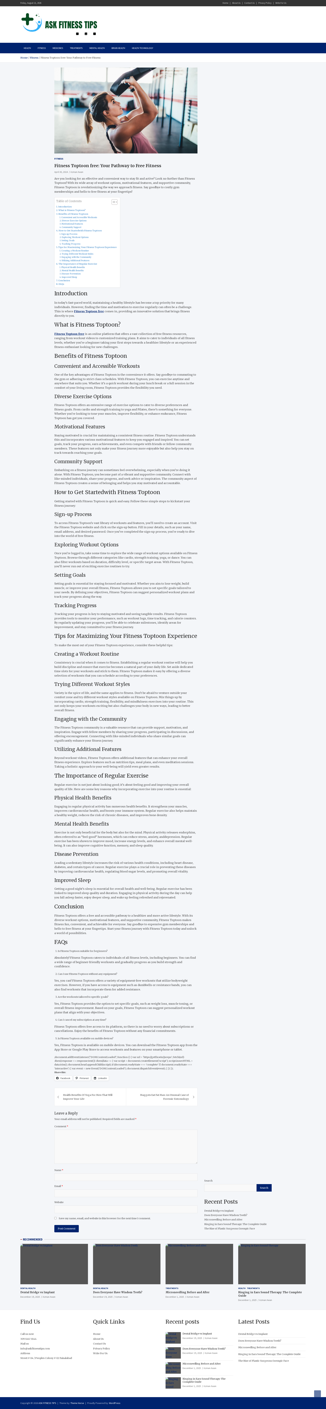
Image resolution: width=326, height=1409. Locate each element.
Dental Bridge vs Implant (219, 1210)
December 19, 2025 (30, 1296)
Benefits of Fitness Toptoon (73, 214)
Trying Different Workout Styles (77, 254)
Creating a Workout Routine (75, 251)
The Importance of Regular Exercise (78, 264)
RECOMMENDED (32, 1239)
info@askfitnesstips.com (35, 1348)
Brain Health (118, 48)
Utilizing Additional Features (75, 260)
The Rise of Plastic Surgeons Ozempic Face (229, 1228)
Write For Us (280, 3)
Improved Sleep (69, 277)
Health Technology (142, 48)
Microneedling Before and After (223, 1219)
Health (27, 48)
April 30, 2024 (61, 171)
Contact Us (249, 3)
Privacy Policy (264, 3)
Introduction (65, 206)
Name (58, 1170)
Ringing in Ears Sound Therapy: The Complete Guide (235, 1224)
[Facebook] (290, 3)
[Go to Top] (317, 1393)
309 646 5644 (28, 1338)
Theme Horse (77, 1403)
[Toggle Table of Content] (113, 202)
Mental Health (97, 48)
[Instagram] (294, 3)
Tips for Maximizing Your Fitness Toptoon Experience (87, 247)
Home (225, 3)
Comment (61, 1126)
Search (208, 1180)
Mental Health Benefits (73, 270)
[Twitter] (299, 3)
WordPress (114, 1403)
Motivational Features (72, 224)
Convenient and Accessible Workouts (79, 217)
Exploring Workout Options (75, 237)
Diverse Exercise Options (74, 220)
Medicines (58, 48)
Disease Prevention (71, 274)
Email (58, 1186)
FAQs (61, 284)
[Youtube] (303, 3)
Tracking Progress (71, 244)
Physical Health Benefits (73, 267)
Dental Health (27, 1288)
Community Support (71, 227)
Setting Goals (68, 240)
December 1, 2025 (175, 1296)
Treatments (76, 48)
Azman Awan (76, 171)
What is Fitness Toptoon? (72, 210)
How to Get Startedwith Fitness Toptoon (80, 230)
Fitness (42, 48)
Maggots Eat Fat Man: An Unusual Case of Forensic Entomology (164, 1096)
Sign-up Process (69, 234)
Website (59, 1202)
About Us (236, 3)
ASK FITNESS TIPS (47, 1403)
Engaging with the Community (76, 257)
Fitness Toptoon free (89, 311)
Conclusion (64, 280)
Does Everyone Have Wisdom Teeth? (225, 1215)
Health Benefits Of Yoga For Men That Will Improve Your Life (87, 1096)
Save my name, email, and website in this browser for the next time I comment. (105, 1218)
